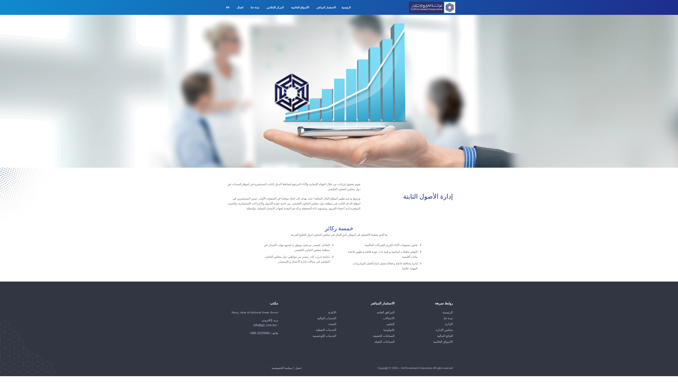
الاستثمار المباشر (326, 7)
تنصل (298, 368)
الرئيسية (346, 7)
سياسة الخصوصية (282, 368)
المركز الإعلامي (275, 7)
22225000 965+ (260, 333)
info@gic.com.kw (265, 325)
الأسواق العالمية (300, 7)
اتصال (240, 7)
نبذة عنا (255, 7)
